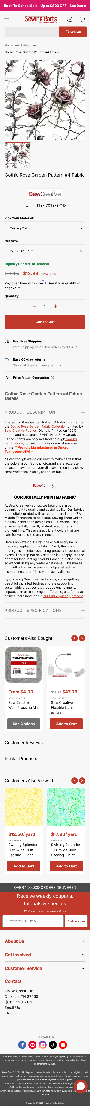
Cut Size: (12, 241)
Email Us (12, 1007)
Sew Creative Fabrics (21, 430)
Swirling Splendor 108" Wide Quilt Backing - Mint (65, 850)
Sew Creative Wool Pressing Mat (23, 705)
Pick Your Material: (19, 218)
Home (9, 45)
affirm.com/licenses (9, 1090)
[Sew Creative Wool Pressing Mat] (24, 688)
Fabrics (26, 45)
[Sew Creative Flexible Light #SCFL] (66, 688)
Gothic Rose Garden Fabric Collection (38, 426)
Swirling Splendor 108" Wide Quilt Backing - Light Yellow (23, 853)
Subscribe (76, 921)
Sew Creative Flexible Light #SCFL (62, 707)
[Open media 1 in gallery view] (76, 68)
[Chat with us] (70, 19)
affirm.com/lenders (54, 1076)
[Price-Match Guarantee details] (52, 377)
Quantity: (12, 296)
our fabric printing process (63, 596)
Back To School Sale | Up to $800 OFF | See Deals (45, 5)
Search (75, 32)
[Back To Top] (83, 1099)
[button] (6, 19)
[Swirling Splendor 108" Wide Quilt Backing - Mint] (66, 831)
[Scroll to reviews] (45, 183)
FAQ (8, 1013)
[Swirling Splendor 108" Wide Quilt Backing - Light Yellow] (24, 831)
